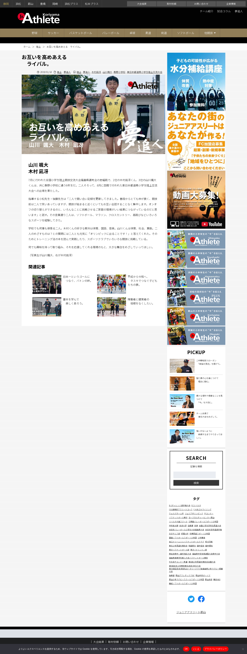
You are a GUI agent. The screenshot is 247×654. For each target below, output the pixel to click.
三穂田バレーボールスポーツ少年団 (203, 521)
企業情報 (231, 3)
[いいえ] (242, 649)
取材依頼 (171, 3)
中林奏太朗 (173, 525)
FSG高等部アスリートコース (181, 509)
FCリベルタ (196, 505)
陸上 (38, 46)
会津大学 (183, 525)
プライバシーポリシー (215, 648)
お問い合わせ (201, 3)
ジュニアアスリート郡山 (191, 612)
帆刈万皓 (209, 541)
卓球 (132, 33)
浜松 (18, 4)
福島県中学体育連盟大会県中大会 (206, 553)
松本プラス (91, 4)
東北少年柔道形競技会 (178, 545)
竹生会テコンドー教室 (178, 561)
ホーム (26, 46)
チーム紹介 (206, 11)
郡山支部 (208, 579)
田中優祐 (209, 545)
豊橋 (43, 4)
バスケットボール (80, 33)
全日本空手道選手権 (213, 529)
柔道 (148, 33)
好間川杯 (185, 533)
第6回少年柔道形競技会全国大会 (202, 561)
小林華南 (201, 537)
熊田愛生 (192, 545)
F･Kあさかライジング (202, 509)
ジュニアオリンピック (194, 513)
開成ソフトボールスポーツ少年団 (183, 583)
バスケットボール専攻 (178, 517)
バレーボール (110, 33)
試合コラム (224, 11)
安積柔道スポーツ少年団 (200, 533)
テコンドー (208, 513)
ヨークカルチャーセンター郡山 (201, 517)
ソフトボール (185, 33)
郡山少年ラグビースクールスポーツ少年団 (186, 579)
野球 (34, 33)
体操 (196, 525)
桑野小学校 (119, 72)
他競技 (208, 33)
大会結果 (142, 3)
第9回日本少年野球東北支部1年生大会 (185, 565)
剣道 (164, 33)
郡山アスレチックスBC (185, 575)
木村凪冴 (96, 72)
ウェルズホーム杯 (176, 513)
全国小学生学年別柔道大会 (210, 525)
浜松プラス (71, 4)
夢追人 (239, 11)
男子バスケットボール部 (179, 549)
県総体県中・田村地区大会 (180, 553)
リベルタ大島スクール (178, 521)
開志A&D (216, 579)
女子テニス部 (174, 533)
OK (186, 648)
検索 (196, 483)
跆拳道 (172, 575)
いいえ (196, 648)
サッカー (53, 33)
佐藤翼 (190, 525)
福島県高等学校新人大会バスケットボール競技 (188, 557)
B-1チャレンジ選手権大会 (179, 505)
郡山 (30, 4)
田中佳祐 (200, 545)
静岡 (6, 4)
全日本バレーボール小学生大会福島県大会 (186, 529)
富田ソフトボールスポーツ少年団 (183, 537)
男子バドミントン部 (198, 549)
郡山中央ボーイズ (203, 575)
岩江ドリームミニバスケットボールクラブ (186, 541)
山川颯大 (107, 72)
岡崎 (55, 4)
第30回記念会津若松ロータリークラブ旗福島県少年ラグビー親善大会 (196, 569)
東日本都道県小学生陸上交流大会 (144, 72)
